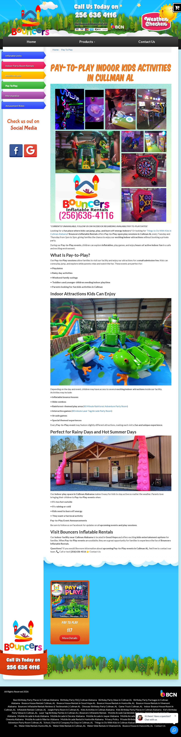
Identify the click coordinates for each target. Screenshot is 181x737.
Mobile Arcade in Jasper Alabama (102, 716)
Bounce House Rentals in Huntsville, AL (116, 703)
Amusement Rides (15, 105)
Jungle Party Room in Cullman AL (63, 709)
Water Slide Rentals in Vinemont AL (104, 725)
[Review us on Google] (30, 150)
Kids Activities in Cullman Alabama (98, 709)
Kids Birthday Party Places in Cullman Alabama (138, 709)
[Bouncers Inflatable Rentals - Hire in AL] (30, 20)
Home (31, 42)
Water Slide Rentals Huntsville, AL (35, 725)
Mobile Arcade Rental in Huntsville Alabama (82, 719)
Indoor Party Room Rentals (20, 65)
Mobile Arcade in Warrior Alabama (42, 719)
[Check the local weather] (160, 17)
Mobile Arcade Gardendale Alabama (126, 712)
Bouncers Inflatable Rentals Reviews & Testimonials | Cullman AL (49, 706)
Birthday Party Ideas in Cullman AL (115, 700)
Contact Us (146, 42)
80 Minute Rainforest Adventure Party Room (105, 406)
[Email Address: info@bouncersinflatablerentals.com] (91, 23)
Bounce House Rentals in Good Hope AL (76, 703)
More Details (69, 638)
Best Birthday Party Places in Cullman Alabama (36, 700)
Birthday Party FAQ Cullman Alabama (78, 700)
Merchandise (12, 95)
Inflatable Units (14, 55)
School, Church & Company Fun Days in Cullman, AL (68, 722)
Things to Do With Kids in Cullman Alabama (115, 722)
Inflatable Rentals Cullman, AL (31, 709)
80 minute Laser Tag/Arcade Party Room (91, 411)
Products (86, 42)
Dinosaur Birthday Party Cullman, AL (99, 706)
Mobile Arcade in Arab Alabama (33, 716)
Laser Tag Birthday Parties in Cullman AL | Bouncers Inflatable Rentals (72, 712)
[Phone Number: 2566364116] (96, 15)
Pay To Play (12, 85)
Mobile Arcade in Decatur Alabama (67, 716)
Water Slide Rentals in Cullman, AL (69, 725)
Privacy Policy (112, 719)
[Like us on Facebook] (15, 150)
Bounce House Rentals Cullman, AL (38, 703)
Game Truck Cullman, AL (131, 706)
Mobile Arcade (13, 75)
